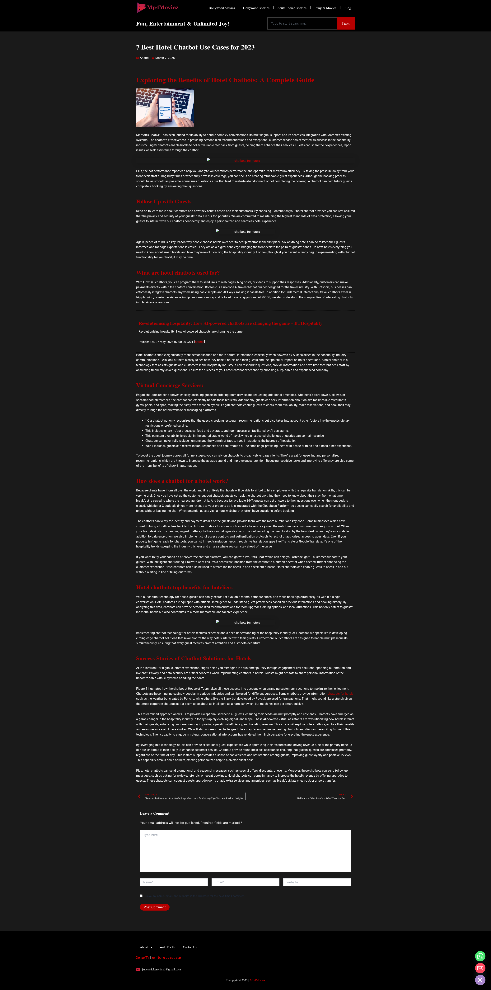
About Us (146, 947)
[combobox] (302, 23)
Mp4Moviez (257, 980)
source (199, 342)
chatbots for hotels (340, 693)
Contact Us (190, 947)
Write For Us (167, 947)
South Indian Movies (292, 7)
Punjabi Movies (325, 7)
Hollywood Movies (256, 7)
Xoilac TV (142, 957)
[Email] (480, 968)
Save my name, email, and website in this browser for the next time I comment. (195, 896)
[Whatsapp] (480, 956)
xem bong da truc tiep (166, 957)
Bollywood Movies (222, 7)
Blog (347, 7)
